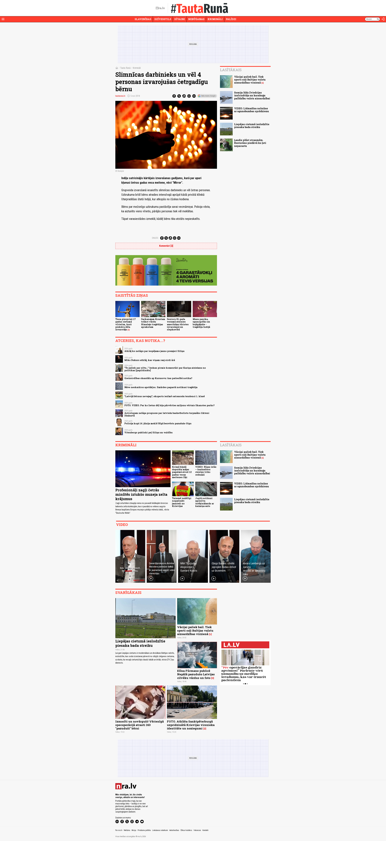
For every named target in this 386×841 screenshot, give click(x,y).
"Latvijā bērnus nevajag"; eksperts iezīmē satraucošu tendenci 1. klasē (164, 396)
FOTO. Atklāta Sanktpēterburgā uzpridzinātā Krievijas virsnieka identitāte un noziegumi (191, 724)
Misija (134, 830)
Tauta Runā (125, 67)
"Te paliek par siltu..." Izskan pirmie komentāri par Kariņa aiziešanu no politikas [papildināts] (165, 369)
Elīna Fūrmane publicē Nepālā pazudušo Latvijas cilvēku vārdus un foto (196, 674)
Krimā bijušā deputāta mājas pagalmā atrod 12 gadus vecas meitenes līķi (182, 472)
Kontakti (205, 830)
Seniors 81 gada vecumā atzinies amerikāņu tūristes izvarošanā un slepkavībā (178, 324)
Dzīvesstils (162, 19)
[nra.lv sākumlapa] (160, 8)
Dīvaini (179, 19)
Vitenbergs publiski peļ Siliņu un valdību (148, 432)
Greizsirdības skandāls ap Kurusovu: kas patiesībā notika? (158, 378)
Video (122, 524)
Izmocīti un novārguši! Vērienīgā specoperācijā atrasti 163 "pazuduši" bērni (139, 724)
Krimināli (215, 19)
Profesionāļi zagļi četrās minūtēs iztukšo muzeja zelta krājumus (141, 494)
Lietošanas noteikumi (160, 830)
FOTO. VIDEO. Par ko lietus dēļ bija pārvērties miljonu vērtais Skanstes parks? (169, 405)
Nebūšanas (196, 19)
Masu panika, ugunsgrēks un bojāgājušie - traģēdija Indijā (201, 323)
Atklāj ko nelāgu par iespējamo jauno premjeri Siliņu (154, 351)
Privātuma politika (144, 830)
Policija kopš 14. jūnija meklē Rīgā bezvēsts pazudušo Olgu (157, 423)
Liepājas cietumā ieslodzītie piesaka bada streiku (251, 126)
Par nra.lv (118, 830)
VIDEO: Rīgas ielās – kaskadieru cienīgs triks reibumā (205, 470)
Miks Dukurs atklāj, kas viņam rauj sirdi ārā (149, 360)
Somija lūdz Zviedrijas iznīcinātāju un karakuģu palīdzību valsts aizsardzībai (252, 95)
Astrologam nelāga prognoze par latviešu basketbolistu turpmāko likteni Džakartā (166, 414)
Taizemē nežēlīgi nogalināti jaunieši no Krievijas (181, 502)
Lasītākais (231, 69)
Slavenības (143, 19)
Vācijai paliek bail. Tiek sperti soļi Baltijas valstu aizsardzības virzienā (250, 79)
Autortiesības (174, 830)
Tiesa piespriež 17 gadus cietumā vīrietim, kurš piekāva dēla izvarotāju (125, 324)
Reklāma (127, 830)
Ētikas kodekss (186, 830)
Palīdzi (231, 19)
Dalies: (155, 238)
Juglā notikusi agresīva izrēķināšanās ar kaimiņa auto (204, 502)
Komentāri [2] (166, 245)
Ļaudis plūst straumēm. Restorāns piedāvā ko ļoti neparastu (250, 142)
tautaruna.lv (120, 96)
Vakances (197, 830)
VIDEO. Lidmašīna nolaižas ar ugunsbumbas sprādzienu (251, 110)
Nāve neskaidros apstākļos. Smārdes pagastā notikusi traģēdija (160, 387)
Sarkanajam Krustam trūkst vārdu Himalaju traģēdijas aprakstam (153, 323)
